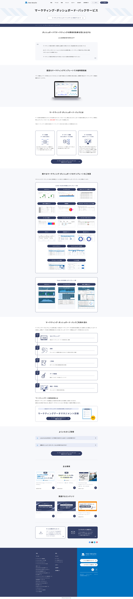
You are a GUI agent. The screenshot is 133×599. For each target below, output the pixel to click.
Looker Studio (81, 514)
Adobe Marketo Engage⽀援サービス (42, 567)
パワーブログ (57, 558)
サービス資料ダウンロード (89, 560)
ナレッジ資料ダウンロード (59, 560)
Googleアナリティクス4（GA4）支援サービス (42, 586)
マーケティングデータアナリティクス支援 (42, 563)
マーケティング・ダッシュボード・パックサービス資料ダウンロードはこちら (66, 161)
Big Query (88, 512)
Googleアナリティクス (82, 484)
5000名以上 (38, 484)
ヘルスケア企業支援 (39, 591)
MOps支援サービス (39, 584)
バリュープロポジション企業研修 (41, 589)
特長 (37, 553)
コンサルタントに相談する (89, 564)
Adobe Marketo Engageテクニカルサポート (42, 569)
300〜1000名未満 (86, 486)
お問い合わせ (82, 574)
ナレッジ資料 (94, 2)
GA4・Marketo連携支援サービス (41, 571)
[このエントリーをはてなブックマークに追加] (94, 542)
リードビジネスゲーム (39, 588)
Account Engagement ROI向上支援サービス (43, 572)
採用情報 (57, 570)
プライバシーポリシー (89, 574)
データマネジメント (49, 482)
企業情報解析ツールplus (39, 579)
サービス (56, 2)
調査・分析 (66, 482)
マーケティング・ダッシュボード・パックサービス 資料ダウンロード (66, 17)
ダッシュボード (39, 512)
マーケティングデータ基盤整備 (40, 558)
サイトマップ (96, 574)
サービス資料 (103, 2)
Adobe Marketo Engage (41, 482)
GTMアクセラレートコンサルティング (41, 581)
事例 (56, 553)
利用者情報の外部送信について (84, 575)
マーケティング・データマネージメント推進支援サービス (44, 576)
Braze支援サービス (39, 574)
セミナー (56, 564)
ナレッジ (67, 2)
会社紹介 (79, 2)
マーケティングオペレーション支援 (41, 560)
